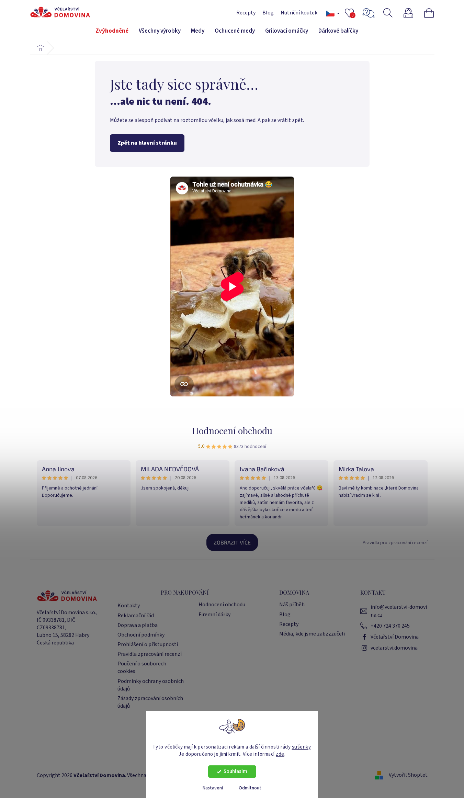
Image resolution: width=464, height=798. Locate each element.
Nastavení (213, 788)
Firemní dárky (214, 614)
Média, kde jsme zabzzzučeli (312, 634)
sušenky (301, 746)
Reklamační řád (135, 615)
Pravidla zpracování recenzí (149, 654)
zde (280, 753)
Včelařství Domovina (395, 637)
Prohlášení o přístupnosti (147, 644)
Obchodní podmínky (141, 635)
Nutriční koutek (299, 12)
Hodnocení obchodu (232, 431)
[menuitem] (112, 31)
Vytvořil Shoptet (408, 775)
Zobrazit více (232, 542)
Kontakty (128, 605)
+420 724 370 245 (390, 626)
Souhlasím (235, 771)
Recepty (246, 12)
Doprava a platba (137, 625)
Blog (268, 12)
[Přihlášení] (412, 13)
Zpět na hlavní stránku (147, 143)
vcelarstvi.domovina (394, 648)
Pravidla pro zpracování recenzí (395, 542)
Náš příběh (292, 604)
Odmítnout (250, 788)
